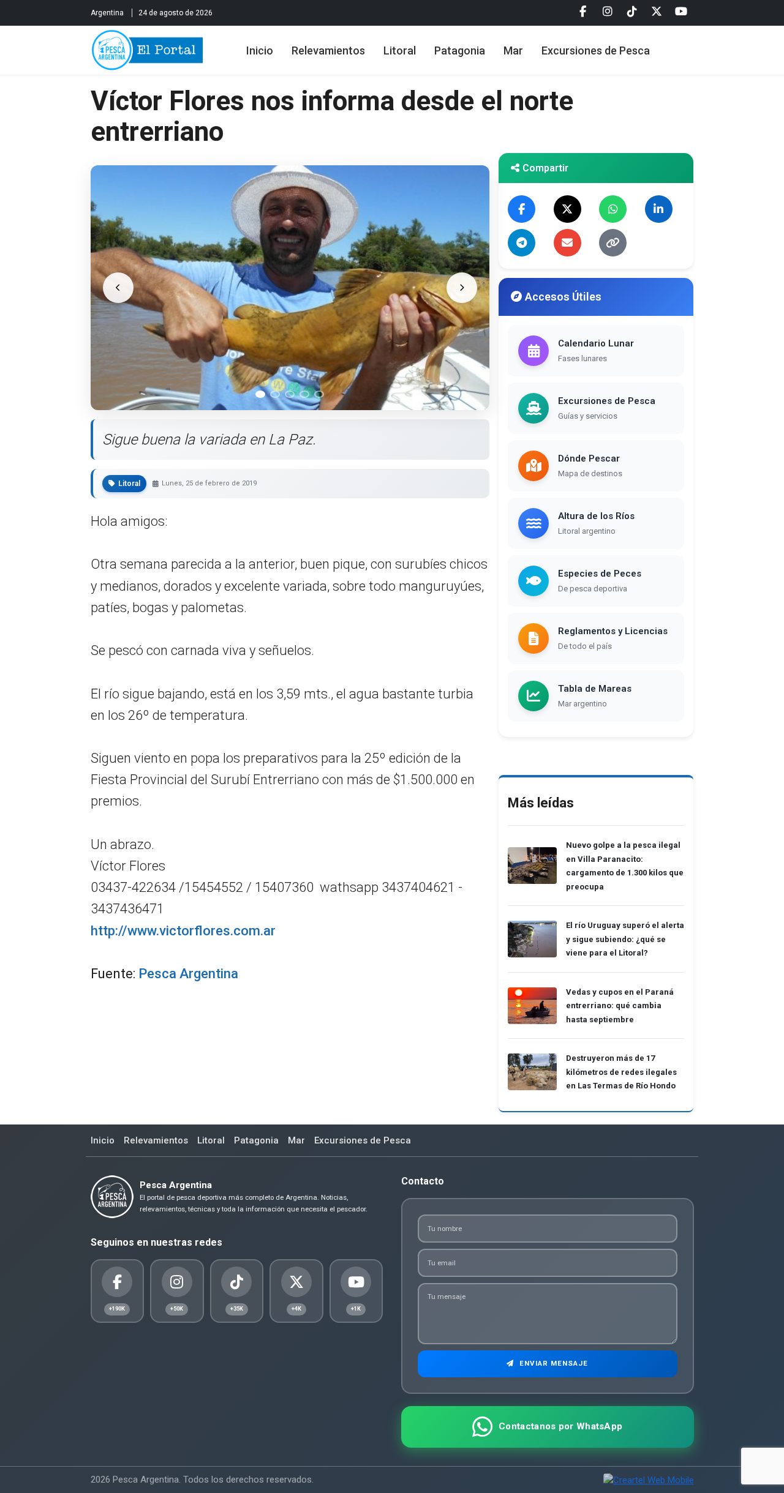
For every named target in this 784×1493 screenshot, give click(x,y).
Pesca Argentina (188, 973)
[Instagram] (607, 11)
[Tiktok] (632, 11)
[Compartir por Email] (567, 242)
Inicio (259, 50)
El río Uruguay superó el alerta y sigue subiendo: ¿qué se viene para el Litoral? (625, 939)
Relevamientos (328, 50)
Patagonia (459, 50)
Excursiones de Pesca (595, 50)
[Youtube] (681, 11)
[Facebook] (583, 11)
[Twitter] (656, 11)
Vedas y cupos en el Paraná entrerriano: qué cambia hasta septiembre (620, 1005)
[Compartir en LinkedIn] (659, 209)
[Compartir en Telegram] (521, 242)
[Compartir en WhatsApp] (613, 209)
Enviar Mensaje (552, 1363)
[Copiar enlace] (613, 242)
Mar (513, 50)
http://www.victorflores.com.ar (183, 930)
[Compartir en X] (567, 209)
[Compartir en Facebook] (521, 209)
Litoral (399, 50)
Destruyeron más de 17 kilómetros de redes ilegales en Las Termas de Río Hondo (621, 1071)
